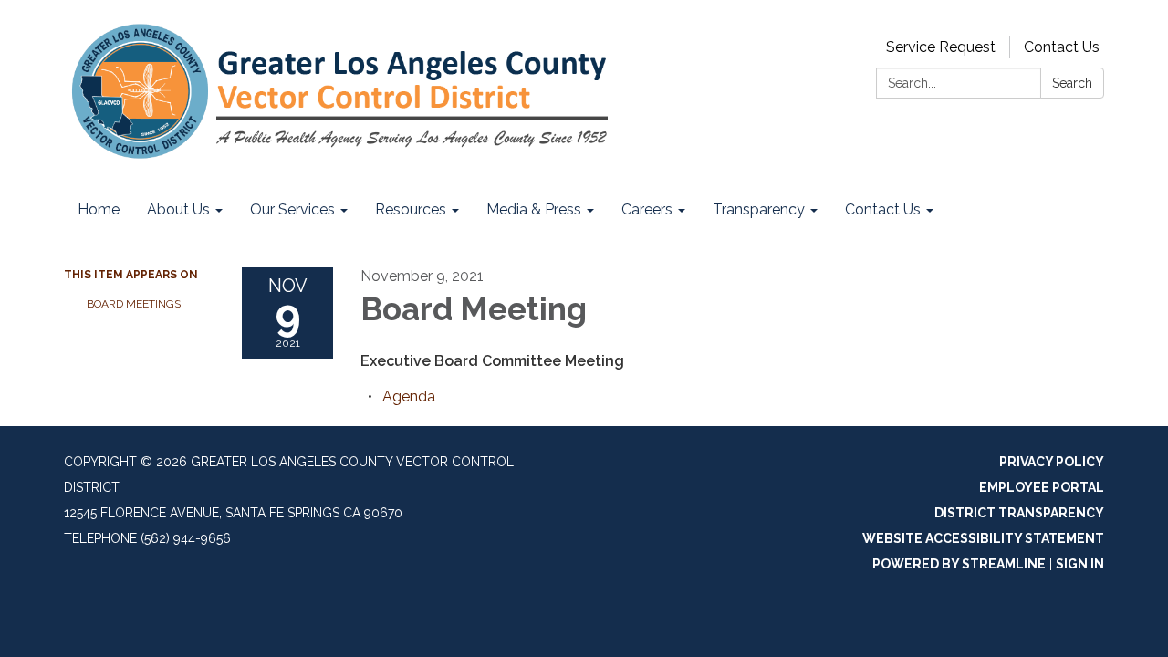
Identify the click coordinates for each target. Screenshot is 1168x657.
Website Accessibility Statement (983, 538)
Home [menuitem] (99, 209)
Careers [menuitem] (647, 209)
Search (1072, 83)
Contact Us (1062, 47)
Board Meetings (134, 303)
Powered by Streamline (959, 564)
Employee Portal (1041, 487)
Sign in (1080, 564)
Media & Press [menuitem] (533, 209)
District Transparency (1019, 513)
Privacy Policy (1051, 461)
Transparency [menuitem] (759, 209)
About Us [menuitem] (178, 209)
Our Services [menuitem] (292, 209)
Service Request (941, 47)
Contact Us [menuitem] (883, 209)
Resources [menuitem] (410, 209)
